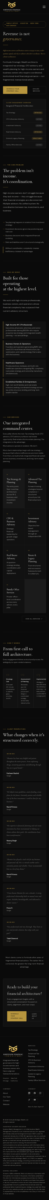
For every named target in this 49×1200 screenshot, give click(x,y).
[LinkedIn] (30, 1094)
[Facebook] (36, 1094)
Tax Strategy (33, 1050)
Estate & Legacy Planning (34, 1075)
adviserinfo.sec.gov (26, 1149)
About (5, 1093)
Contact (6, 1101)
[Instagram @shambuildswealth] (41, 1094)
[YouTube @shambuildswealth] (36, 1101)
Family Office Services (36, 1080)
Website (6, 1104)
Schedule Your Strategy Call (13, 90)
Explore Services (36, 90)
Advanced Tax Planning (33, 1055)
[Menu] (44, 6)
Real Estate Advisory (36, 1070)
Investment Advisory (36, 1066)
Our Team (7, 1097)
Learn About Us (34, 1016)
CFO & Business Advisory (34, 1061)
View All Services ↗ (34, 619)
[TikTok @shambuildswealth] (30, 1101)
